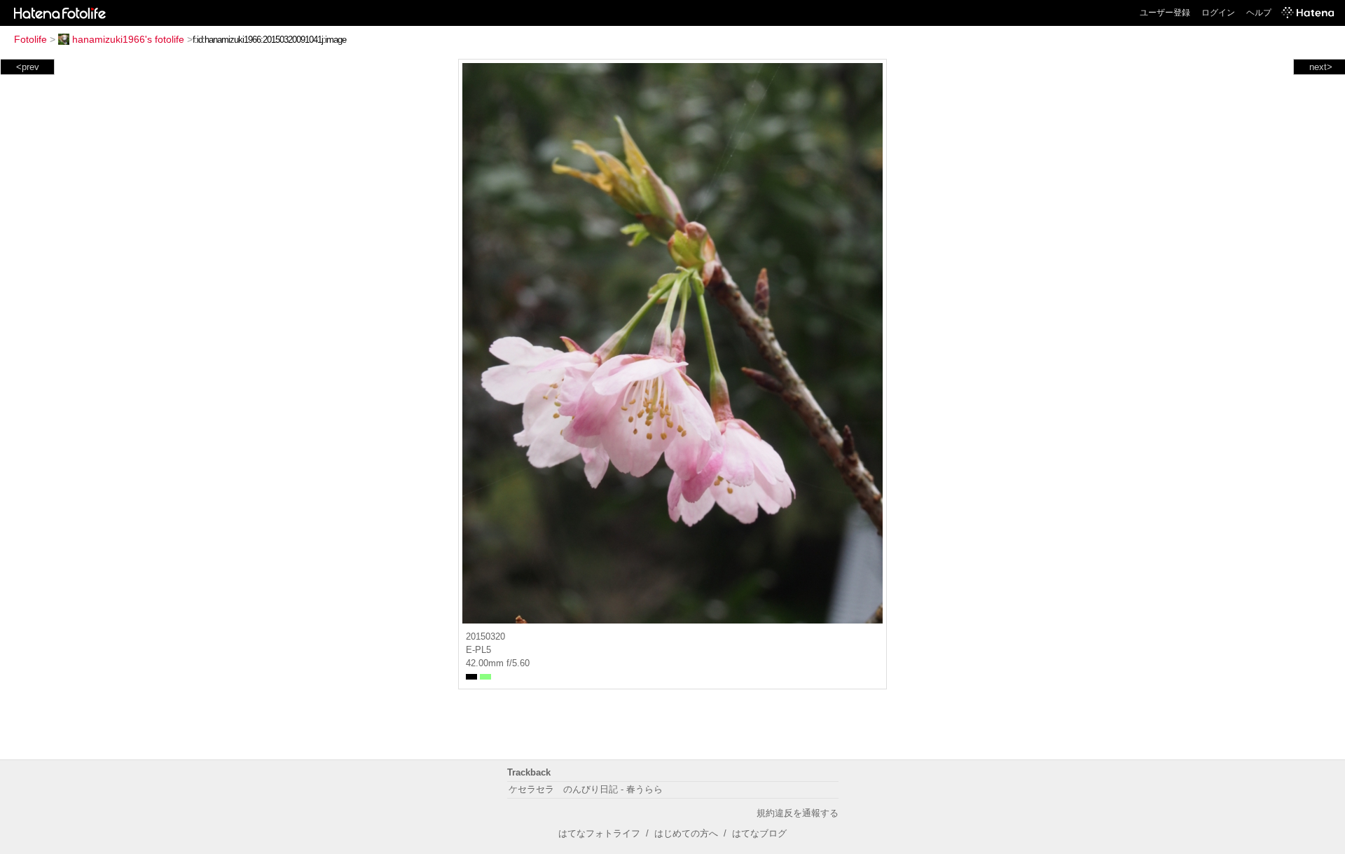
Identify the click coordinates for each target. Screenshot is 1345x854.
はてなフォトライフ (599, 833)
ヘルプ (1258, 13)
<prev (27, 67)
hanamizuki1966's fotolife (128, 39)
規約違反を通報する (798, 813)
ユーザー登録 (1165, 13)
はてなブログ (759, 833)
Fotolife (30, 39)
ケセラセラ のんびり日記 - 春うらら (586, 789)
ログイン (1218, 13)
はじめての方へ (686, 833)
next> (1320, 67)
